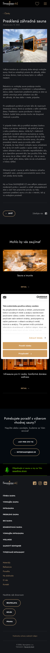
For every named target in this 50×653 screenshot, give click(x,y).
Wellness (7, 540)
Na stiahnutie (8, 576)
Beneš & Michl (29, 647)
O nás (5, 580)
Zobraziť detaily (36, 338)
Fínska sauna (9, 496)
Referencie (7, 567)
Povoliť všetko (25, 346)
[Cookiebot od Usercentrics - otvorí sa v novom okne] (36, 297)
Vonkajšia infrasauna (13, 533)
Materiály (6, 563)
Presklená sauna (11, 514)
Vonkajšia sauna (11, 502)
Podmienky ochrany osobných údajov (25, 636)
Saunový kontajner (12, 546)
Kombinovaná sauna (12, 527)
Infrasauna (8, 508)
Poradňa (6, 571)
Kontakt (6, 584)
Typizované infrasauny (13, 552)
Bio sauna (7, 521)
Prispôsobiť (24, 354)
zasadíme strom (19, 471)
